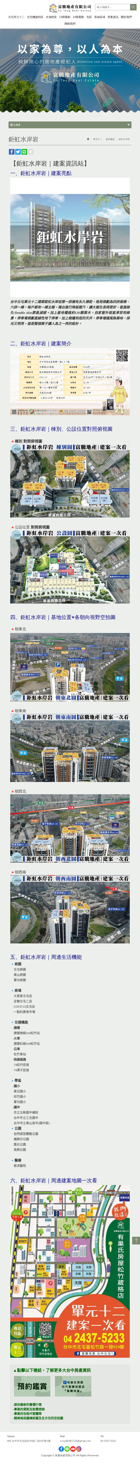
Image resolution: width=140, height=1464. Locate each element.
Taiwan (11, 1436)
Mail (62, 1436)
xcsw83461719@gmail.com (75, 1440)
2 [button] (72, 106)
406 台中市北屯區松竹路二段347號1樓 (29, 1440)
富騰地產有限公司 (70, 8)
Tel (101, 1436)
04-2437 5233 (108, 1440)
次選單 (16, 125)
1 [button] (67, 106)
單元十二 (97, 139)
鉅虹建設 (110, 139)
